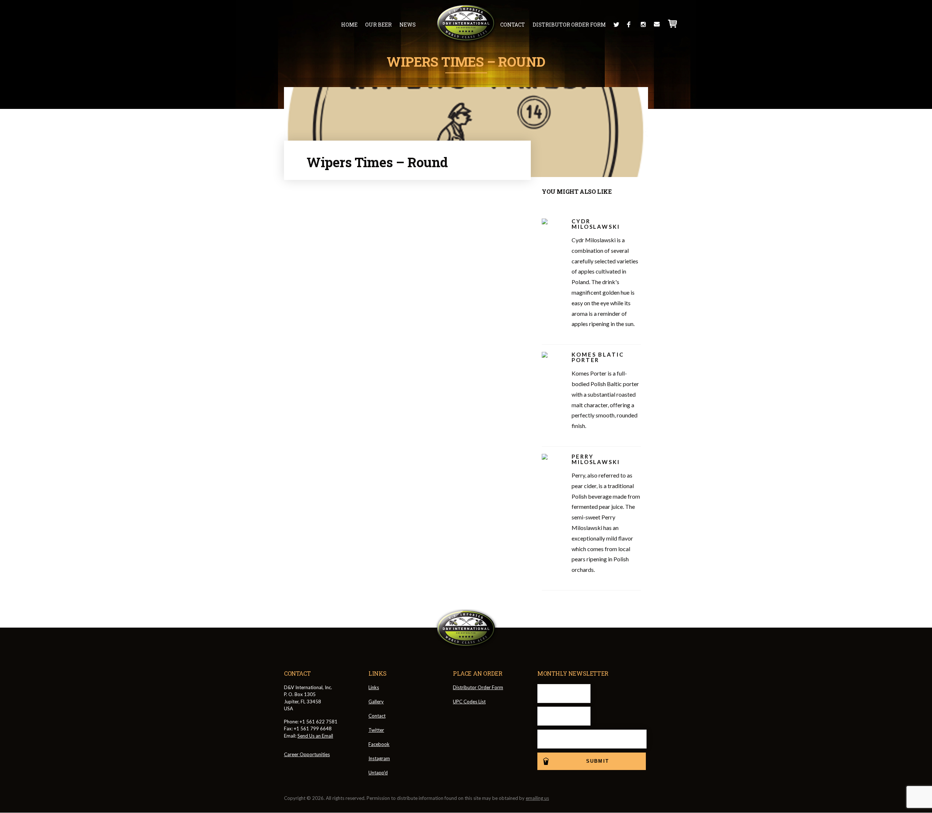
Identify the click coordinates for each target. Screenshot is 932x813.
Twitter (616, 24)
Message (657, 24)
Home (349, 24)
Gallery (376, 701)
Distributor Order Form (569, 24)
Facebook (630, 24)
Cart (672, 23)
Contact (512, 24)
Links (373, 687)
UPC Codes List (469, 701)
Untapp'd (378, 772)
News (407, 24)
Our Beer (378, 24)
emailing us (537, 798)
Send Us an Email (315, 736)
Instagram (643, 24)
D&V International (466, 23)
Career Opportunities (307, 754)
